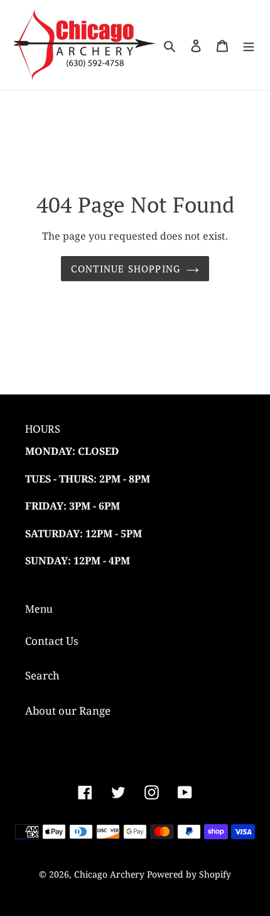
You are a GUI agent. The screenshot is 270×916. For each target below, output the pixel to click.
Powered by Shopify (189, 874)
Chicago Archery (109, 874)
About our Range (68, 710)
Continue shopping (125, 268)
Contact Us (51, 641)
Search (42, 675)
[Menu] (248, 45)
